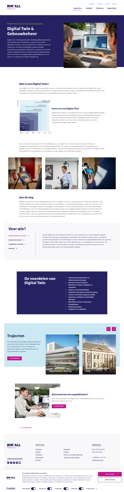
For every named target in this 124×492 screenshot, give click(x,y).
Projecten (100, 8)
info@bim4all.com (98, 460)
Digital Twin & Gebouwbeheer (34, 24)
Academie (92, 4)
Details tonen (90, 488)
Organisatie (111, 8)
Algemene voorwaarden (72, 457)
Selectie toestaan (110, 479)
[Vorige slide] (108, 329)
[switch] (49, 488)
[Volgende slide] (114, 329)
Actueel (107, 4)
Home (16, 24)
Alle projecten (14, 358)
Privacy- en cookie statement (73, 455)
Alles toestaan (110, 474)
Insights (89, 8)
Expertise (77, 8)
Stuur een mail (59, 406)
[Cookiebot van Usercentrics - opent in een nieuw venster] (11, 488)
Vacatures (100, 4)
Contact (114, 4)
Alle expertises (26, 428)
